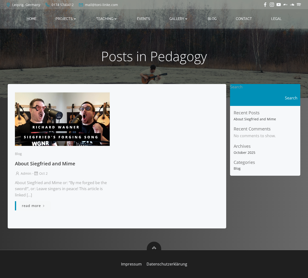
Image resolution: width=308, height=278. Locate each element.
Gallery (176, 19)
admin (26, 173)
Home (31, 19)
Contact (244, 19)
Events (143, 19)
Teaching (104, 19)
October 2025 (244, 152)
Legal (276, 19)
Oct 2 (43, 173)
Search (236, 87)
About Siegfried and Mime (255, 119)
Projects (64, 19)
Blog (212, 19)
